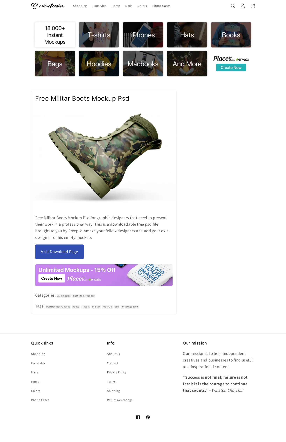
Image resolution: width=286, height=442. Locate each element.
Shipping (113, 391)
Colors (35, 391)
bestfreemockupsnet (58, 306)
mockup (107, 306)
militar (96, 306)
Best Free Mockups (84, 295)
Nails (34, 372)
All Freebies (63, 295)
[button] (233, 6)
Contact (112, 363)
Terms (111, 382)
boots (75, 306)
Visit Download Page (59, 251)
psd (117, 306)
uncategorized (129, 306)
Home (35, 382)
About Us (113, 354)
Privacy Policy (116, 372)
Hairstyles (38, 363)
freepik (85, 306)
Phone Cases (40, 400)
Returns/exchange (120, 400)
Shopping (38, 354)
